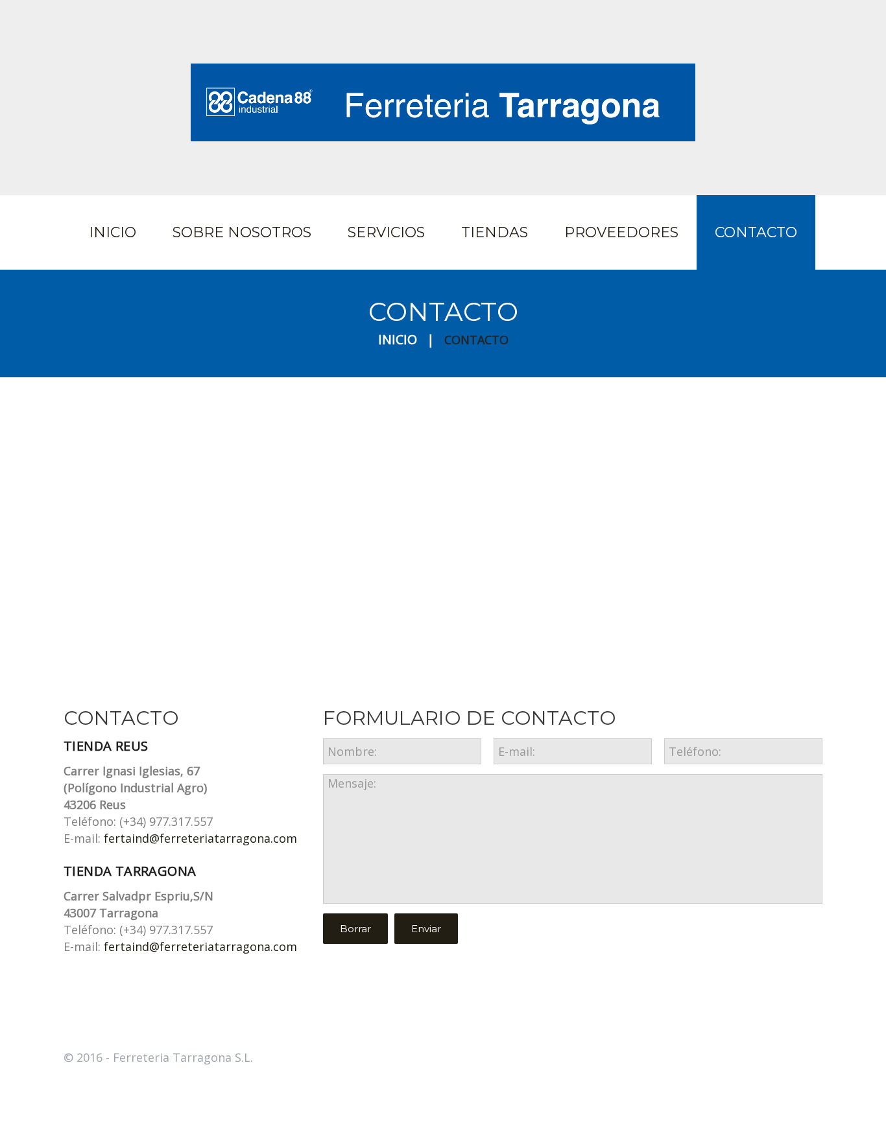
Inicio (112, 232)
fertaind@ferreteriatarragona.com (200, 838)
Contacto (756, 232)
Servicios (386, 232)
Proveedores (621, 232)
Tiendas (494, 232)
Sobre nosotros (242, 232)
